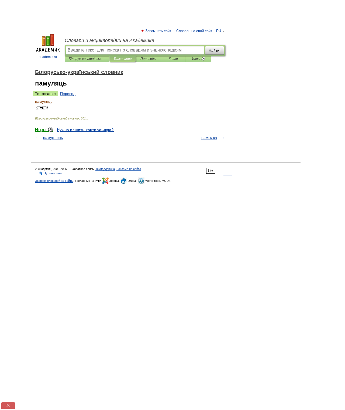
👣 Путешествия (50, 173)
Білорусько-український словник (87, 59)
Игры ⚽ (198, 59)
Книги (173, 59)
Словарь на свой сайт (194, 31)
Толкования (122, 59)
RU (218, 31)
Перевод (67, 93)
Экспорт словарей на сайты (54, 180)
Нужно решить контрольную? (85, 130)
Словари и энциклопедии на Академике (109, 40)
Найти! (214, 50)
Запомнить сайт (158, 31)
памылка (209, 137)
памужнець (53, 137)
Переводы (148, 59)
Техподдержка (105, 168)
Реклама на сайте (128, 168)
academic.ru (48, 57)
